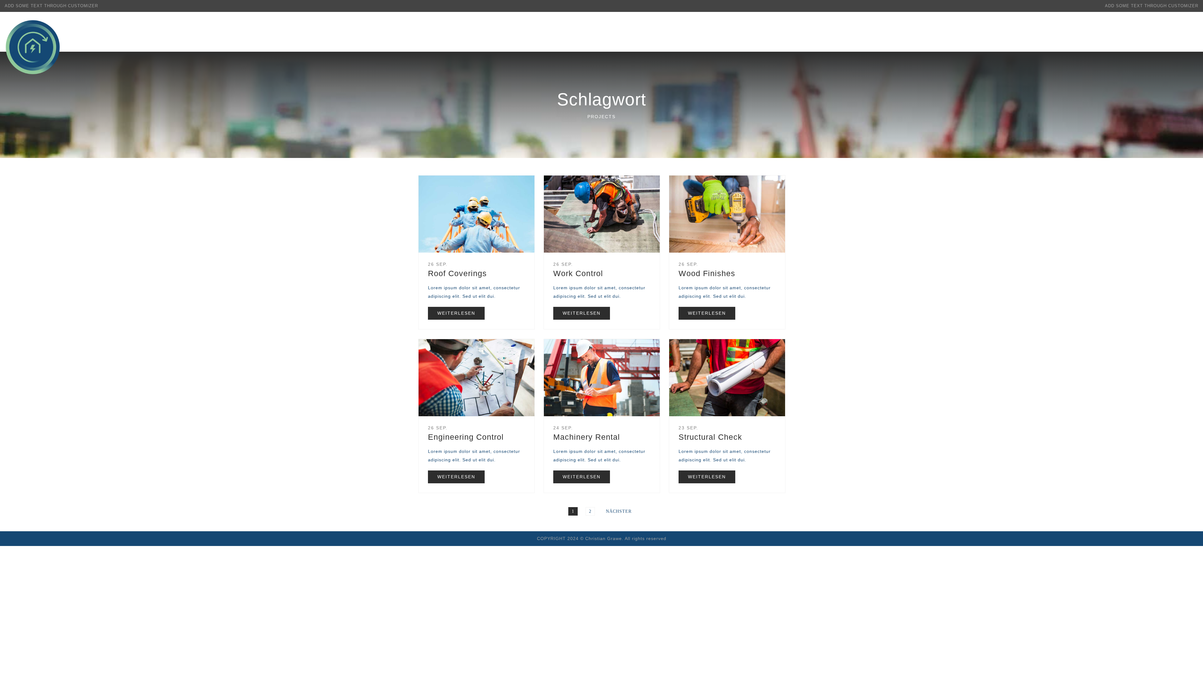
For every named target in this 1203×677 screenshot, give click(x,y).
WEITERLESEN (456, 313)
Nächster (619, 511)
